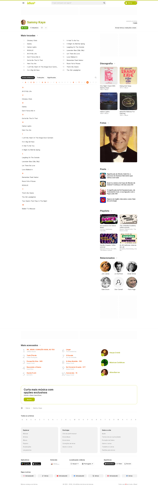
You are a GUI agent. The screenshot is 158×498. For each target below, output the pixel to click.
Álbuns (25, 440)
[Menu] (23, 3)
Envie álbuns (66, 437)
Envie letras (66, 440)
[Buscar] (104, 3)
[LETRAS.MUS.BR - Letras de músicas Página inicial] (31, 3)
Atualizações (27, 447)
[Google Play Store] (26, 463)
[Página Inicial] (22, 408)
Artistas (25, 437)
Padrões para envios (108, 450)
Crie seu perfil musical (69, 433)
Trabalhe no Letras (108, 447)
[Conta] (135, 3)
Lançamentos (27, 450)
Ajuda (104, 433)
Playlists (25, 443)
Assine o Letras (67, 447)
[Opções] (45, 27)
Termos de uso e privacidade (111, 437)
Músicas (25, 433)
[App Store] (36, 463)
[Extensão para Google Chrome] (55, 463)
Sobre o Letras (106, 443)
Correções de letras (69, 443)
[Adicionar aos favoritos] (41, 27)
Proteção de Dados (108, 440)
